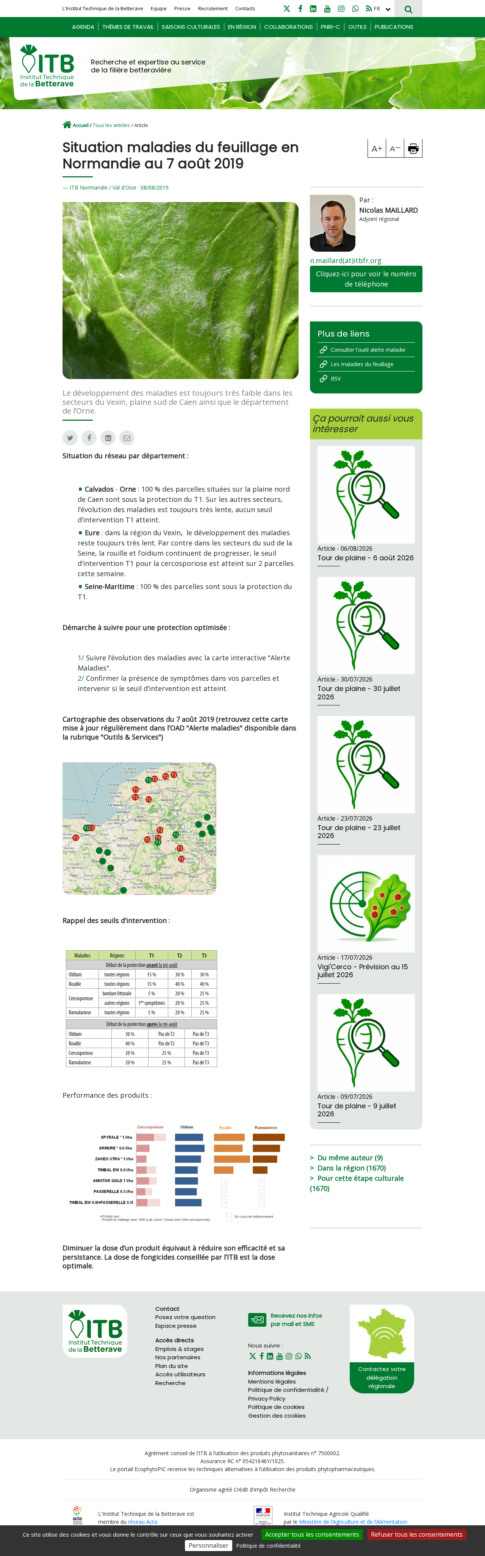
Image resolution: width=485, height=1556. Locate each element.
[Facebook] (300, 8)
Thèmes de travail (128, 27)
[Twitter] (287, 8)
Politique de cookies (276, 1407)
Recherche (170, 1383)
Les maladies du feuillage (362, 364)
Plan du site (171, 1366)
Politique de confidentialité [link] (268, 1545)
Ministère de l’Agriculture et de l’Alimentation (353, 1521)
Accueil (81, 125)
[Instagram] (341, 8)
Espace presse (176, 1326)
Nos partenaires (177, 1357)
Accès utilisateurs (180, 1374)
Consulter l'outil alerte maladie (368, 349)
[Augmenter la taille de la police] (377, 148)
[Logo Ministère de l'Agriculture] (263, 1517)
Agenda (83, 27)
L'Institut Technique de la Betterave (103, 8)
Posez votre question (185, 1317)
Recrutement (213, 8)
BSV (336, 378)
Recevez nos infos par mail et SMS (296, 1320)
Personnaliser (208, 1545)
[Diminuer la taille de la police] (395, 148)
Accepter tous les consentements (312, 1534)
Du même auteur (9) (350, 1157)
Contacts (245, 8)
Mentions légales (272, 1381)
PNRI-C (330, 27)
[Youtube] (327, 8)
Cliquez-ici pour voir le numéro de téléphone (366, 278)
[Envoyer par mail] (127, 437)
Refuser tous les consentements (417, 1534)
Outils (357, 27)
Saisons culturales (191, 27)
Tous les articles (111, 125)
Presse (182, 8)
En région (242, 27)
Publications (394, 27)
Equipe (159, 8)
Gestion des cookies (277, 1416)
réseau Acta (142, 1521)
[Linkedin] (313, 8)
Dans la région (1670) (352, 1167)
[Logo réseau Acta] (77, 1514)
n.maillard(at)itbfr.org (346, 260)
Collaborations (288, 27)
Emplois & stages (179, 1349)
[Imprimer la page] (413, 148)
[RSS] (369, 8)
